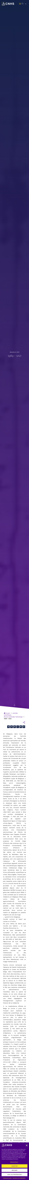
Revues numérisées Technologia (13, 717)
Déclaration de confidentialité (19, 1178)
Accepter (14, 1166)
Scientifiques (7, 715)
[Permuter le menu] (20, 4)
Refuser (14, 1170)
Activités (15, 713)
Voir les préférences (14, 1174)
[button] (26, 1145)
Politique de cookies (7, 1178)
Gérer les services (14, 1162)
